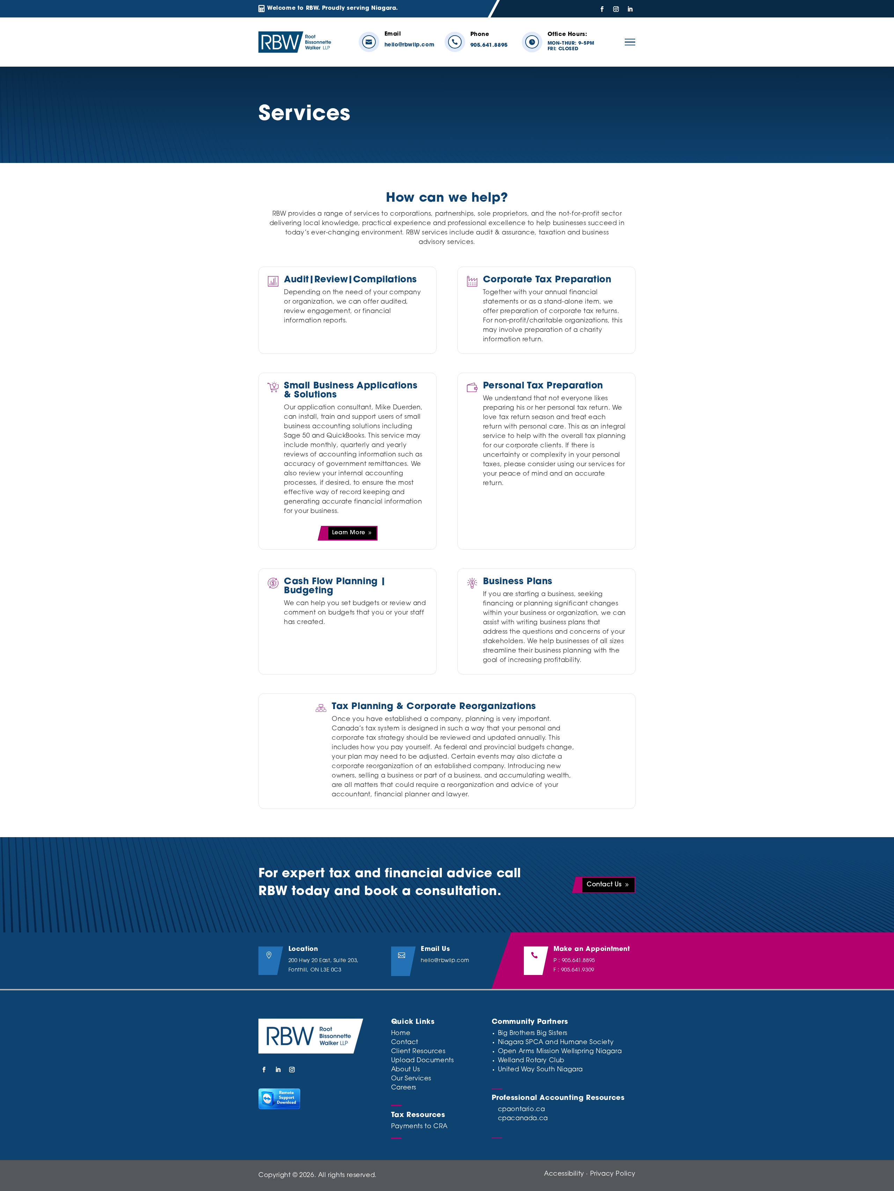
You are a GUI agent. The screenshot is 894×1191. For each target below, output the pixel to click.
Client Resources (418, 1052)
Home (400, 1033)
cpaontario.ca (521, 1110)
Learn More (348, 533)
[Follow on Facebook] (602, 9)
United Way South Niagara (540, 1070)
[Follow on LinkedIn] (630, 9)
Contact (404, 1043)
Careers (403, 1088)
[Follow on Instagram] (616, 9)
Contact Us (604, 885)
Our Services (411, 1079)
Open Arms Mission (528, 1052)
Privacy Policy (613, 1174)
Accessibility (564, 1174)
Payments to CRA (419, 1127)
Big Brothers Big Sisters (532, 1033)
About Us (405, 1070)
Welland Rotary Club (531, 1061)
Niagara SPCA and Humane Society (556, 1043)
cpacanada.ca (523, 1119)
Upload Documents (422, 1061)
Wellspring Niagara (591, 1052)
